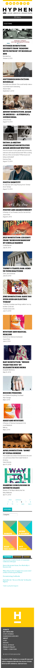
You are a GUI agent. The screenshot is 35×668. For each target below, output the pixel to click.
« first (9, 500)
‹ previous (18, 500)
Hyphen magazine (17, 617)
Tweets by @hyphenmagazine (10, 586)
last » (29, 504)
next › (23, 504)
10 (12, 504)
